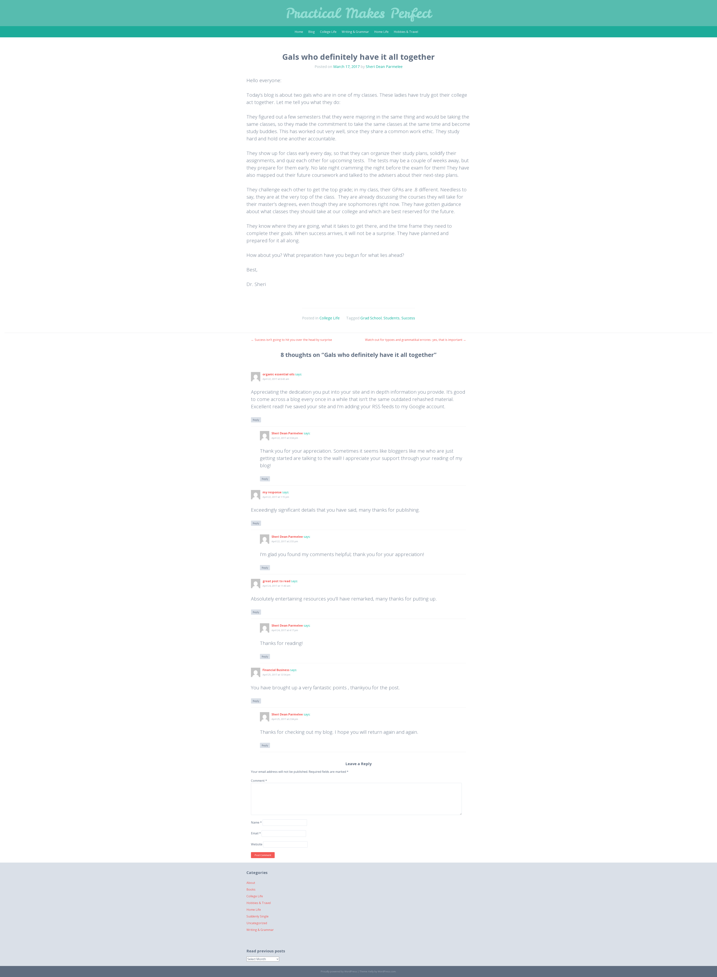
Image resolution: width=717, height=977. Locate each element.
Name (256, 822)
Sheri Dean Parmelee (384, 66)
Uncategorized (256, 923)
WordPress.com (387, 971)
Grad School (371, 318)
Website (256, 844)
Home (299, 32)
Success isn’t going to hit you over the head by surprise (291, 340)
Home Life (381, 32)
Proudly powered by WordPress (339, 971)
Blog (311, 32)
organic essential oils (278, 374)
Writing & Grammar (355, 32)
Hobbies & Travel (406, 32)
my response (272, 492)
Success (408, 318)
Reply (256, 419)
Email (256, 833)
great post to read (276, 581)
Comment (259, 781)
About (250, 883)
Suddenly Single (257, 916)
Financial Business (276, 670)
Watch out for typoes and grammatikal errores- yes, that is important (415, 340)
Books (250, 889)
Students (392, 318)
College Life (328, 32)
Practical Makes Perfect (359, 13)
